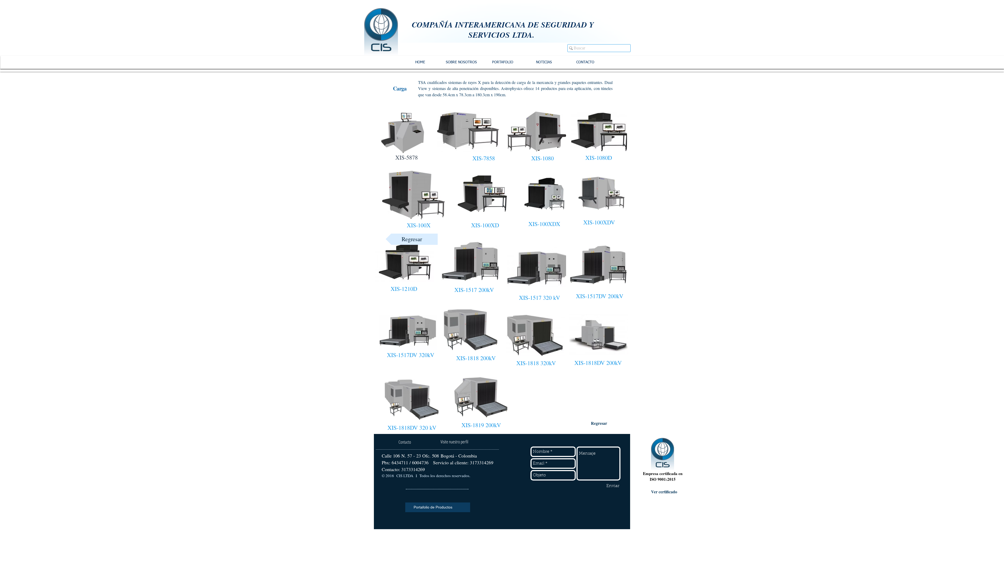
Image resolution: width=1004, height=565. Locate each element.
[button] (412, 239)
